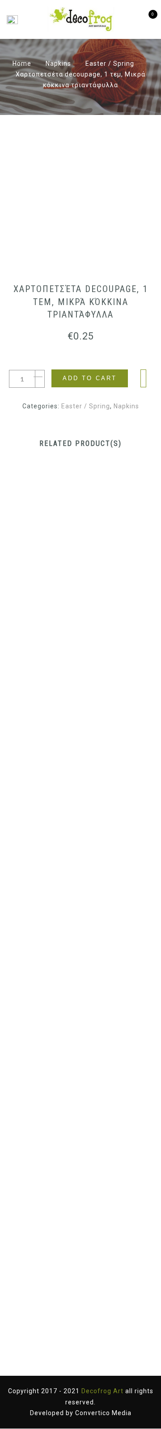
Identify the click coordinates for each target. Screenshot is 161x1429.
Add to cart (90, 378)
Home (22, 63)
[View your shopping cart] (146, 19)
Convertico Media (103, 1412)
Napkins (58, 63)
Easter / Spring (109, 63)
